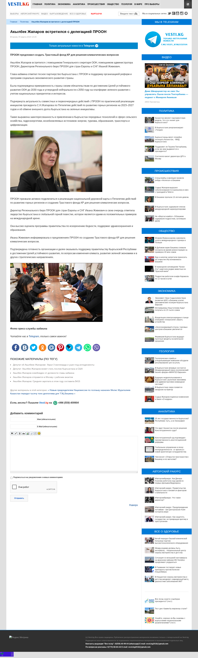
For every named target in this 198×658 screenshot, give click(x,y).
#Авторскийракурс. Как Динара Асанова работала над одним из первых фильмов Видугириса (169, 480)
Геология (126, 4)
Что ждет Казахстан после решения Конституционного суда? (171, 429)
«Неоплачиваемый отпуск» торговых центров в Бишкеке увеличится (171, 328)
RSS (188, 4)
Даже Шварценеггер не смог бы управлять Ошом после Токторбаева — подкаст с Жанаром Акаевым (166, 94)
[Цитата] (31, 433)
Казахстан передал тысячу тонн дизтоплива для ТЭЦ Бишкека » (42, 393)
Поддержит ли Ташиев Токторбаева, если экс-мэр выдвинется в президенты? (171, 149)
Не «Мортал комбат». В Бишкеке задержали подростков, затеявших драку (170, 218)
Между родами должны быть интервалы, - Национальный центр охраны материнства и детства (170, 550)
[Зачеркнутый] (23, 433)
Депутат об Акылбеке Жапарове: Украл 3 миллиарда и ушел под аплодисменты (53, 364)
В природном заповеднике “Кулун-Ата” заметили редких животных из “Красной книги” (170, 269)
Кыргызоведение (59, 14)
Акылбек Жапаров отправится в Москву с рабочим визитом (43, 377)
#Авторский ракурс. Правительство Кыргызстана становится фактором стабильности (170, 490)
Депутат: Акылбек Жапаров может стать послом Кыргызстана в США (48, 369)
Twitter (169, 13)
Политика (49, 4)
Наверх (133, 505)
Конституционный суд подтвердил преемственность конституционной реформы (170, 440)
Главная (37, 4)
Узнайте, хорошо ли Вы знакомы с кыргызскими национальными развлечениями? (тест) (170, 620)
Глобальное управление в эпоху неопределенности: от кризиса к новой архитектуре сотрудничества (170, 449)
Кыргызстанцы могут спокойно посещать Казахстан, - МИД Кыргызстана (168, 139)
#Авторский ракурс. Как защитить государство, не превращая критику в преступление (171, 519)
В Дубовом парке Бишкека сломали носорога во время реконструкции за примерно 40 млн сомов (171, 250)
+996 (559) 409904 (68, 402)
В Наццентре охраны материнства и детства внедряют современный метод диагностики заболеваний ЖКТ (172, 579)
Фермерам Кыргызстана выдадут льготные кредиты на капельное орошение (169, 339)
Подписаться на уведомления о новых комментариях (38, 477)
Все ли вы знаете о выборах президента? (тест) (167, 600)
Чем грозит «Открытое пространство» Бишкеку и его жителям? (172, 458)
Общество (113, 4)
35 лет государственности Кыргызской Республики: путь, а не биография (172, 419)
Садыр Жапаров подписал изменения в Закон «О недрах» (172, 398)
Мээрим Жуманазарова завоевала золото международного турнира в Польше (170, 240)
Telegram (186, 13)
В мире (138, 4)
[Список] (35, 433)
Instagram (182, 13)
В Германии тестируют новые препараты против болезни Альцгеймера (168, 569)
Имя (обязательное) (46, 419)
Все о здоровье (78, 14)
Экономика (64, 4)
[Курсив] (16, 433)
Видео (44, 14)
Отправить (19, 498)
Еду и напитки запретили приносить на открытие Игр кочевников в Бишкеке (171, 259)
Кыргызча (96, 14)
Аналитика (79, 4)
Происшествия (96, 4)
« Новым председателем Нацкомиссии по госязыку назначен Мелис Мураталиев (89, 390)
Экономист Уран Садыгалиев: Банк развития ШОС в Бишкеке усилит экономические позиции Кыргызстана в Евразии (172, 301)
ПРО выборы (152, 4)
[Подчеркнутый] (20, 433)
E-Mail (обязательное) (47, 427)
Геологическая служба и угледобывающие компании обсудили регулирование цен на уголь (171, 360)
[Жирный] (12, 433)
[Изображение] (27, 433)
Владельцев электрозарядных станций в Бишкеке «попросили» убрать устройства (172, 319)
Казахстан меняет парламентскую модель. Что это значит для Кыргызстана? (170, 120)
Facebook (173, 13)
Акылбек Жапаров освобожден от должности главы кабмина (43, 373)
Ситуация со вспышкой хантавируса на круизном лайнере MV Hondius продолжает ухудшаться (171, 560)
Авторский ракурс (30, 14)
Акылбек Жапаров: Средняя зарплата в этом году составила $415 (46, 381)
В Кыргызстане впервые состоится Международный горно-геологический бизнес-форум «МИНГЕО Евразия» (171, 370)
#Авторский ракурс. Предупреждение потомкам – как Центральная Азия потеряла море (171, 509)
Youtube (178, 13)
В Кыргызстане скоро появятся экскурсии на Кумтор (168, 388)
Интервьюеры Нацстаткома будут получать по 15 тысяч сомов (170, 309)
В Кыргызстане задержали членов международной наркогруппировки (170, 208)
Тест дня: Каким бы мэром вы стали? (171, 609)
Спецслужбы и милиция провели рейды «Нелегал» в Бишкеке (169, 179)
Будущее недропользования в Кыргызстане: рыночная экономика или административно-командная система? (170, 380)
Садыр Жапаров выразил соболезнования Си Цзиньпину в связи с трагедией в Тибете (172, 190)
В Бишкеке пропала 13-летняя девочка (172, 197)
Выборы (14, 14)
